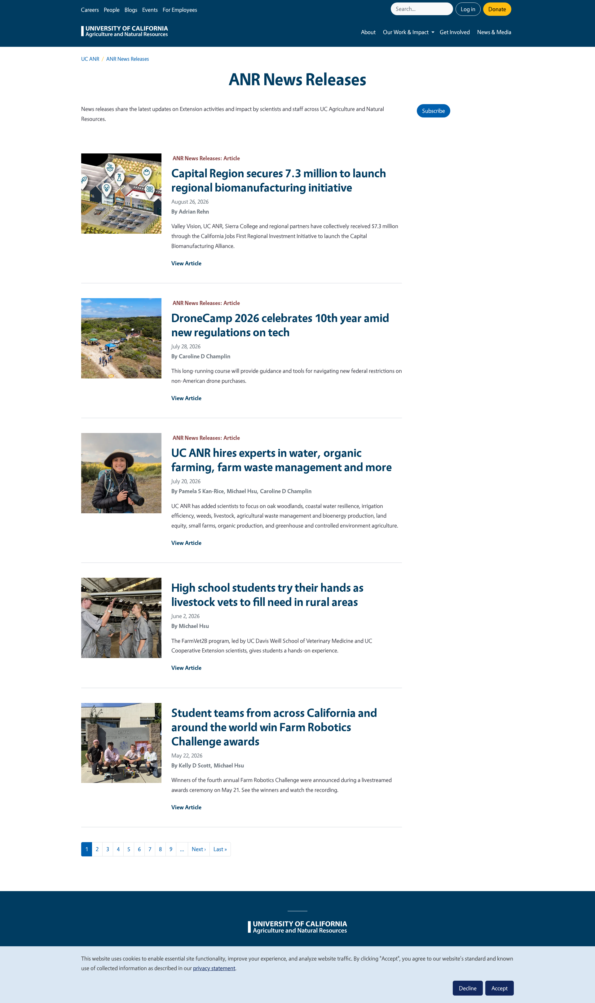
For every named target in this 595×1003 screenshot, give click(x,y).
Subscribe (433, 110)
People (112, 9)
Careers (90, 9)
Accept (499, 988)
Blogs (131, 9)
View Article (186, 263)
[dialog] (297, 974)
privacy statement (214, 968)
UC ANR (90, 58)
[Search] (449, 8)
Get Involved (455, 32)
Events (150, 9)
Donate (497, 9)
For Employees (180, 9)
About (368, 32)
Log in (468, 9)
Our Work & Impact (406, 32)
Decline (468, 988)
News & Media (494, 32)
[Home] (124, 32)
